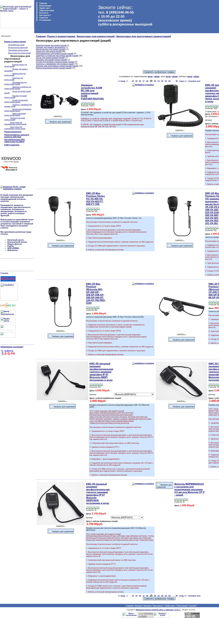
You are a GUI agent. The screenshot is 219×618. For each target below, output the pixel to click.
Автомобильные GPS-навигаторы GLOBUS (14, 141)
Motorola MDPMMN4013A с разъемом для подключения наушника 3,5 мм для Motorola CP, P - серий (189, 489)
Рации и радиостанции (15, 42)
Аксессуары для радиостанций (19, 53)
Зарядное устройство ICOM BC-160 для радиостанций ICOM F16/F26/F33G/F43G (92, 92)
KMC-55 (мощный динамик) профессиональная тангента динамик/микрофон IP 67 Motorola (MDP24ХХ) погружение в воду (98, 493)
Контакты (43, 13)
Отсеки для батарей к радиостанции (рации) (16, 101)
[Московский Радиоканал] (8, 337)
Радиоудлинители (12, 132)
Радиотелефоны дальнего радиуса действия (16, 136)
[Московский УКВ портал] (8, 329)
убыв (156, 76)
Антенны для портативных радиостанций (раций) (17, 110)
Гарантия (43, 18)
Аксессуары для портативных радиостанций (143, 36)
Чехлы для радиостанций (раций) (50, 58)
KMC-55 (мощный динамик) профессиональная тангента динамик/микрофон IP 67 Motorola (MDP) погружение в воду (101, 371)
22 (162, 81)
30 (177, 81)
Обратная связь (46, 10)
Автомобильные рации (16, 45)
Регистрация (45, 6)
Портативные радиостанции (18, 50)
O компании (45, 20)
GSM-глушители (11, 145)
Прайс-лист (44, 8)
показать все (194, 81)
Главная (43, 3)
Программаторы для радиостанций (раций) (15, 83)
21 (159, 81)
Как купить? (45, 15)
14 (133, 81)
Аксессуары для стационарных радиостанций (14, 127)
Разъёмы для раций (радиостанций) (51, 60)
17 (144, 81)
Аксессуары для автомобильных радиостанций (15, 123)
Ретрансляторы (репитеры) (18, 47)
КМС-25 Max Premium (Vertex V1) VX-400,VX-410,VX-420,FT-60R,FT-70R (95, 199)
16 (140, 81)
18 (147, 81)
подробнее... (58, 116)
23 (166, 81)
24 (169, 81)
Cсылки (192, 605)
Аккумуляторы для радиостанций (50, 49)
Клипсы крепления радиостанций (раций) (15, 114)
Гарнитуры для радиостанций (13, 79)
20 (155, 81)
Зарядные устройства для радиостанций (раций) (17, 87)
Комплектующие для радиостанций (51, 45)
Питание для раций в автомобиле (50, 47)
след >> (182, 81)
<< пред (121, 81)
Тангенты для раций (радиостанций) (14, 119)
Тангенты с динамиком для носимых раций (55, 64)
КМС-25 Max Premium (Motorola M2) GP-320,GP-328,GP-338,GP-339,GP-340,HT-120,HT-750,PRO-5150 (96, 293)
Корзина (138, 605)
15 (136, 81)
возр (150, 76)
